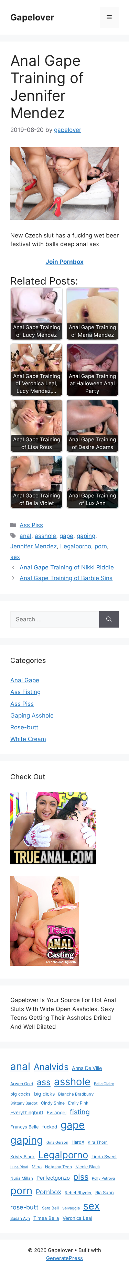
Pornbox (48, 1192)
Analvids (51, 1066)
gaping (86, 535)
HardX (78, 1142)
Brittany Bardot (23, 1103)
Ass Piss (31, 525)
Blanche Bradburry (76, 1094)
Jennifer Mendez (33, 546)
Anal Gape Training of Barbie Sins (66, 578)
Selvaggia (71, 1208)
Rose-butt (24, 727)
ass (44, 1082)
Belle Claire (104, 1083)
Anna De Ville (87, 1068)
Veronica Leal (77, 1218)
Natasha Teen (58, 1166)
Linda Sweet (104, 1156)
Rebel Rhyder (78, 1192)
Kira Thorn (98, 1142)
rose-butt (24, 1207)
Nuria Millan (21, 1178)
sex (15, 557)
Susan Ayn (20, 1218)
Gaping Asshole (32, 715)
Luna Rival (19, 1167)
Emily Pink (78, 1103)
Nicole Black (87, 1166)
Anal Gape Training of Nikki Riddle (67, 567)
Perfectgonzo (53, 1177)
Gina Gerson (57, 1142)
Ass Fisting (25, 691)
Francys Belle (24, 1127)
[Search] (109, 619)
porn (101, 546)
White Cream (28, 739)
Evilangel (56, 1112)
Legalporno (75, 546)
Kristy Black (22, 1156)
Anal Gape (24, 680)
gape (66, 535)
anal (25, 535)
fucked (49, 1127)
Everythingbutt (26, 1112)
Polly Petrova (103, 1178)
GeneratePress (64, 1258)
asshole (45, 535)
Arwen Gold (21, 1083)
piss (80, 1177)
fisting (80, 1112)
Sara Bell (50, 1208)
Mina (37, 1166)
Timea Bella (46, 1218)
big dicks (44, 1094)
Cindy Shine (53, 1103)
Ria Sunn (104, 1192)
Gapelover (32, 17)
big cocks (20, 1094)
